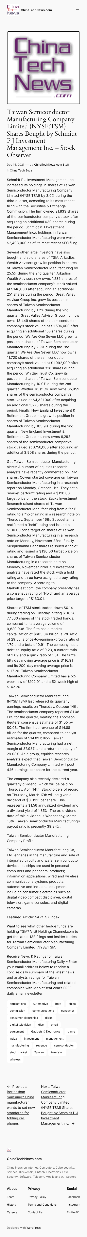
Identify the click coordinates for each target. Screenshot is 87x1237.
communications (43, 1010)
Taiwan (39, 1052)
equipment (17, 1031)
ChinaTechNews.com (36, 10)
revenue (41, 1045)
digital (49, 1017)
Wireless (15, 1059)
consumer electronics (24, 1017)
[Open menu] (77, 10)
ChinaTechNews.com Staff (51, 164)
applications (18, 1003)
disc (41, 1024)
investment (31, 1038)
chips (72, 1003)
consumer (67, 1010)
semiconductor (64, 1045)
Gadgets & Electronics (45, 1031)
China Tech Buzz (21, 170)
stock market (18, 1052)
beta (58, 1003)
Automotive (40, 1003)
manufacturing (19, 1045)
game (71, 1031)
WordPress (34, 1227)
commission (17, 1010)
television (57, 1052)
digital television (20, 1024)
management (55, 1038)
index (13, 1038)
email (54, 1024)
